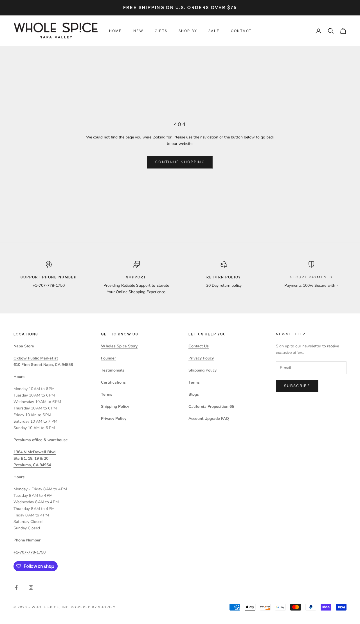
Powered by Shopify (93, 607)
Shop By (188, 31)
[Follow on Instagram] (31, 587)
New (138, 31)
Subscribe (297, 385)
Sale (214, 31)
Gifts (161, 31)
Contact (241, 31)
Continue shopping (180, 162)
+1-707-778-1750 (49, 285)
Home (115, 31)
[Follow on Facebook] (16, 587)
